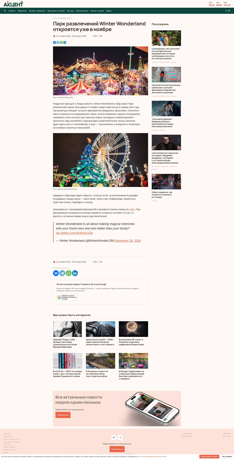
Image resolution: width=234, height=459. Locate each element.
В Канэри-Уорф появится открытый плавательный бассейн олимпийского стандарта (131, 375)
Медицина (165, 166)
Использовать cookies (209, 456)
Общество (22, 11)
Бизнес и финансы (37, 11)
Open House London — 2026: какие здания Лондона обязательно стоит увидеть (100, 342)
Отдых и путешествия (161, 62)
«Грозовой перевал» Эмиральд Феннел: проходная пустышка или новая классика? (162, 123)
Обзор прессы (82, 11)
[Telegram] (57, 42)
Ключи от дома (97, 11)
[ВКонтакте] (54, 42)
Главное (11, 11)
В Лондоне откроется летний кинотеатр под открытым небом (97, 374)
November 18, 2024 (128, 240)
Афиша (173, 62)
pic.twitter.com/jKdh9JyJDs (74, 233)
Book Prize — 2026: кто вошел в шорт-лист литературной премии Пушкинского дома (67, 374)
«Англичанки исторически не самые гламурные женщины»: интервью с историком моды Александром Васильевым (165, 158)
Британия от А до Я (56, 11)
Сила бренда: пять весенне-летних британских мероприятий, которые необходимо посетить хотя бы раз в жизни (166, 53)
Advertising (187, 433)
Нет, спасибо (227, 456)
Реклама (227, 433)
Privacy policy (186, 436)
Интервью (156, 166)
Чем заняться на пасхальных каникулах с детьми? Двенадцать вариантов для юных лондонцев (166, 89)
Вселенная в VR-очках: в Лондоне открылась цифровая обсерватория (131, 342)
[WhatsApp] (61, 42)
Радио (109, 11)
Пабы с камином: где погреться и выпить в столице (162, 194)
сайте (132, 209)
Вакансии (226, 436)
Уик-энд (70, 11)
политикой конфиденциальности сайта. (153, 456)
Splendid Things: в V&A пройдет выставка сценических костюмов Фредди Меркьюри (65, 343)
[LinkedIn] (64, 42)
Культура (155, 130)
